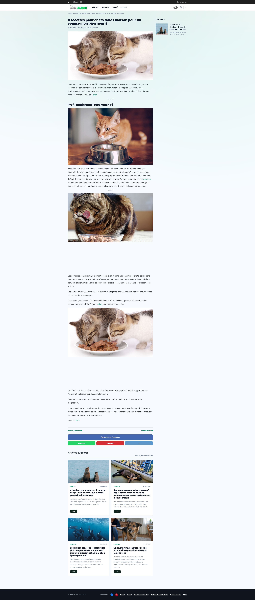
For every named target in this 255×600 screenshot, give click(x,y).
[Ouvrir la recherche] (185, 7)
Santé (115, 7)
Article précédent (75, 431)
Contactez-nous (182, 2)
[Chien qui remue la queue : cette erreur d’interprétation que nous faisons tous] (132, 529)
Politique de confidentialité (159, 595)
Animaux (75, 13)
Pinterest (110, 443)
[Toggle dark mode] (176, 7)
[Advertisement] (110, 258)
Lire (74, 511)
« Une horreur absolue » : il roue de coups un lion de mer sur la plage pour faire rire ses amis (87, 493)
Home (70, 13)
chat (95, 95)
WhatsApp (81, 443)
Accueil (95, 7)
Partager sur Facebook (110, 437)
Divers (124, 7)
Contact (129, 595)
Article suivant (147, 431)
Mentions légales (175, 595)
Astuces (105, 7)
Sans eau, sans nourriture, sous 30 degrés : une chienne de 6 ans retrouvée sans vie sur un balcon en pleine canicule (132, 494)
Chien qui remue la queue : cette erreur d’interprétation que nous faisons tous (130, 550)
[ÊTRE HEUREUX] (180, 7)
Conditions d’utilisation (141, 595)
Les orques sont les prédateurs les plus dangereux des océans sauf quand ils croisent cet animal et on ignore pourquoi (87, 552)
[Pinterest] (71, 2)
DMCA (185, 595)
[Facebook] (68, 2)
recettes (147, 179)
